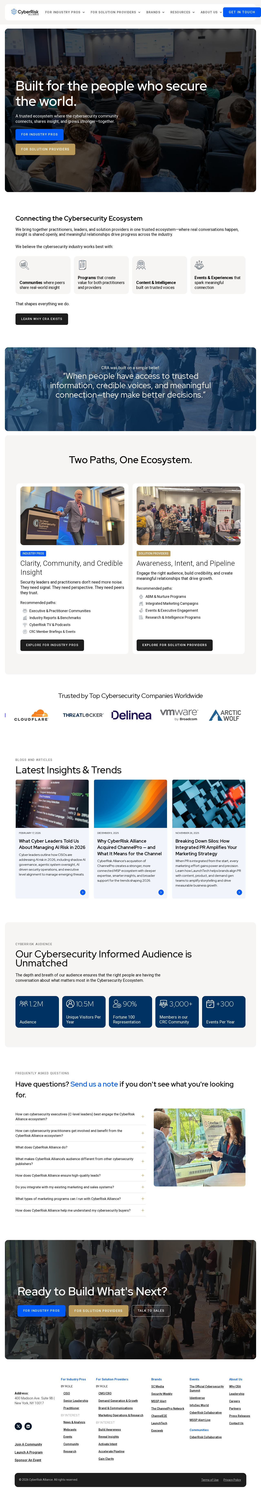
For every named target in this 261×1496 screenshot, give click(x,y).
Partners (235, 1408)
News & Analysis (74, 1422)
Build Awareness (109, 1429)
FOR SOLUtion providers (45, 149)
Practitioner (71, 1408)
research (69, 1451)
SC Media (157, 1386)
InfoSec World (199, 1405)
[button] (65, 12)
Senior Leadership (75, 1400)
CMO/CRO (105, 1393)
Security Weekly (161, 1393)
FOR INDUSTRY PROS (39, 134)
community (71, 1444)
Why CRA (235, 1386)
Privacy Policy (232, 1479)
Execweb (157, 1430)
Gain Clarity (106, 1458)
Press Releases (239, 1416)
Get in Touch (242, 12)
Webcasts (69, 1429)
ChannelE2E (159, 1416)
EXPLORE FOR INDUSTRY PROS (52, 645)
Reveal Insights (108, 1436)
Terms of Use (210, 1479)
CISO (66, 1393)
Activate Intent (107, 1444)
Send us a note (94, 1084)
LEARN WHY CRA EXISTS (41, 319)
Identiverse (197, 1398)
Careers (234, 1401)
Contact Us (236, 1423)
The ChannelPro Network (167, 1408)
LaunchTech (159, 1423)
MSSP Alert (158, 1401)
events (67, 1436)
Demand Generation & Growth (118, 1400)
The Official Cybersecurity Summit (207, 1388)
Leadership (236, 1393)
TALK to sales (151, 1311)
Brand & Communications (115, 1408)
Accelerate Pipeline (111, 1451)
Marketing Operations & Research (120, 1415)
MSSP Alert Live (200, 1420)
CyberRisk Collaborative (206, 1412)
